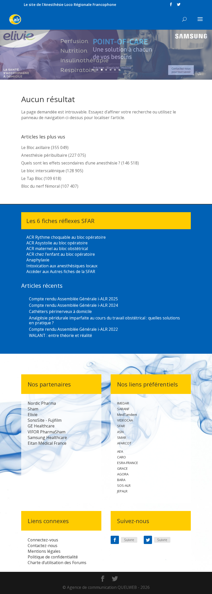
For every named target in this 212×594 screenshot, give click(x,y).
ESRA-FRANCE (127, 462)
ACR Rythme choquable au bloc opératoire (66, 237)
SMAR (121, 437)
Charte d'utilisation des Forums (57, 562)
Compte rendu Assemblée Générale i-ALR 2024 (73, 305)
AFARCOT (124, 443)
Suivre (129, 539)
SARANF (123, 409)
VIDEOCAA (125, 420)
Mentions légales (44, 551)
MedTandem (127, 414)
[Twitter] (148, 540)
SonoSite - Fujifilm (45, 420)
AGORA (122, 474)
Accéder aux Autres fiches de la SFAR (60, 271)
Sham (33, 409)
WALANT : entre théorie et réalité (60, 335)
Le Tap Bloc (32, 178)
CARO (121, 457)
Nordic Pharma (42, 403)
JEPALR (122, 491)
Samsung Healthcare (47, 437)
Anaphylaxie (37, 260)
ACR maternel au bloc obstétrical (57, 248)
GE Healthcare (41, 426)
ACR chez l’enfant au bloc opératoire (60, 254)
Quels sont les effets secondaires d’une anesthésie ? (70, 163)
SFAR (121, 426)
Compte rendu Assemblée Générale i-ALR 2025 (73, 299)
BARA (121, 479)
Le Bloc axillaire (35, 147)
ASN (120, 432)
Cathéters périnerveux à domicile (60, 311)
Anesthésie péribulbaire (44, 155)
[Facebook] (115, 540)
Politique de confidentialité (53, 557)
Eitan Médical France (47, 443)
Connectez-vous (43, 540)
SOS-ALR (124, 485)
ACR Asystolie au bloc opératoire (57, 243)
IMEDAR (123, 403)
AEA (120, 451)
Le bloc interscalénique (43, 171)
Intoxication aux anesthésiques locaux (61, 266)
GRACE (122, 468)
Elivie (32, 414)
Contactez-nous (42, 545)
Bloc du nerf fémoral (40, 186)
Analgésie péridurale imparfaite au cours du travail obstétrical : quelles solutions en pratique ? (104, 320)
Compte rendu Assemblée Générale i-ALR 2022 (73, 329)
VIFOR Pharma (41, 432)
